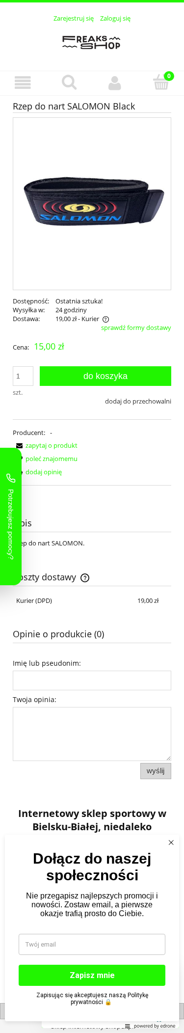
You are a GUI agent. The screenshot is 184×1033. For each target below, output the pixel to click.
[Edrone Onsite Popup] (92, 516)
